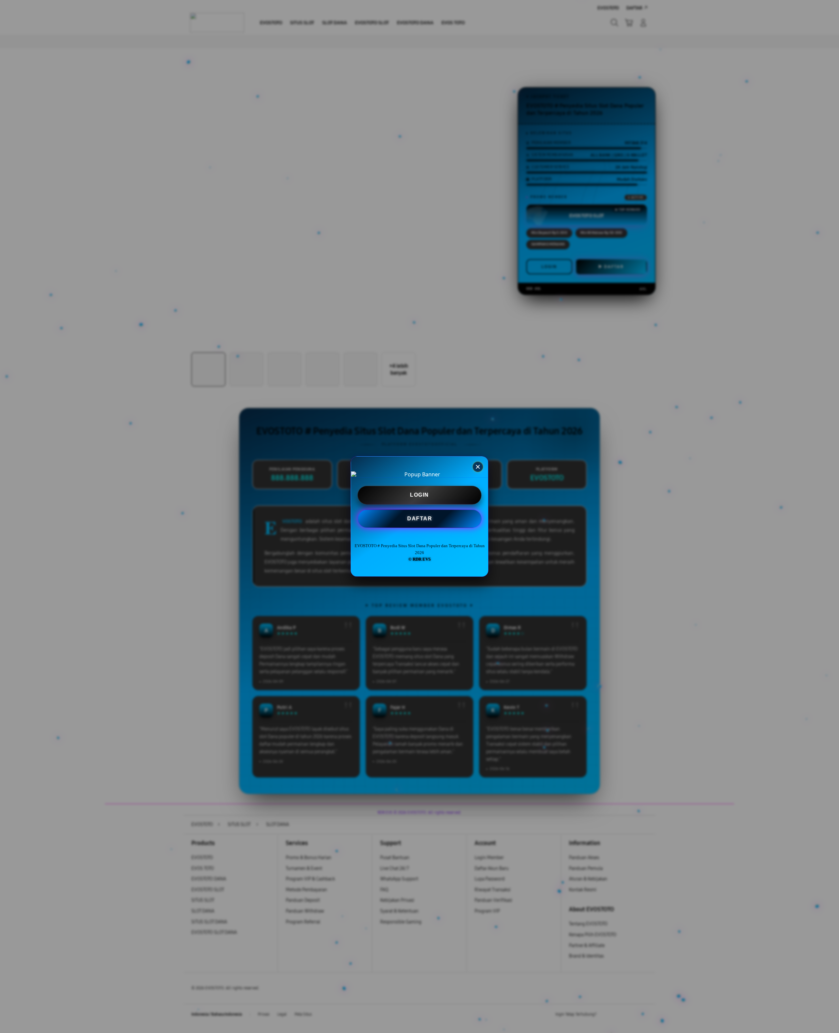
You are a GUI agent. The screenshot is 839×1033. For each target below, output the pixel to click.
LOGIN (419, 495)
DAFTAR (419, 518)
